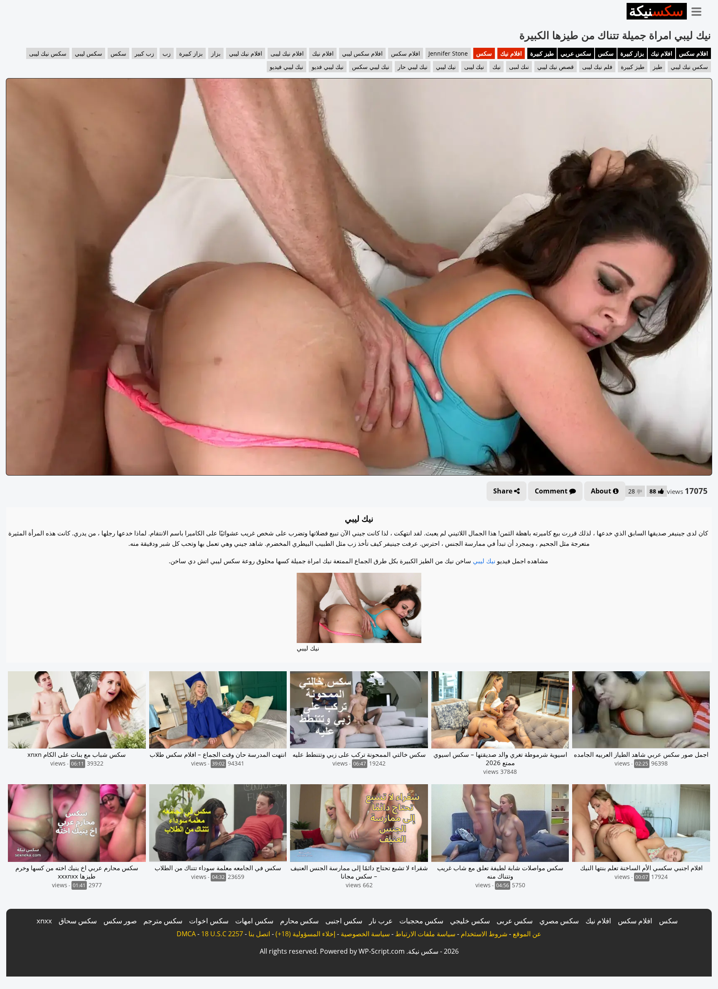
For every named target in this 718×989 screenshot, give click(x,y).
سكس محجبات (421, 920)
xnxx (44, 920)
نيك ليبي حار (413, 67)
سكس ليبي (88, 53)
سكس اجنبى (343, 920)
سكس (606, 53)
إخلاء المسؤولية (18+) (305, 933)
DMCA (186, 933)
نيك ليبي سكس (370, 67)
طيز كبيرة (542, 53)
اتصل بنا (259, 933)
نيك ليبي (446, 67)
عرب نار (381, 920)
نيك (496, 67)
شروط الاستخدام (484, 933)
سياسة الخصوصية (365, 933)
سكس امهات (254, 920)
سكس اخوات (209, 920)
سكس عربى (515, 920)
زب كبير (144, 53)
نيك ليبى (474, 67)
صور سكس (120, 920)
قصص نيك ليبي (555, 67)
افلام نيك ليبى (287, 53)
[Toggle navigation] (699, 10)
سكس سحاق (78, 920)
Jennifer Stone (448, 53)
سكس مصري (559, 920)
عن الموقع (527, 933)
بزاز (216, 53)
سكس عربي (576, 53)
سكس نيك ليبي (689, 67)
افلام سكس (693, 53)
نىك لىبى (519, 67)
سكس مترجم (162, 920)
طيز (657, 67)
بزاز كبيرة (632, 53)
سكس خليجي (470, 920)
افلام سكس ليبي (362, 53)
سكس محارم (299, 920)
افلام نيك (661, 53)
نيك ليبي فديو (328, 67)
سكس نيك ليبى (47, 53)
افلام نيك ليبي (245, 53)
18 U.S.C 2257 (222, 933)
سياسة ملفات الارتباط (425, 933)
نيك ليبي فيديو (286, 67)
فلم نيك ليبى (597, 67)
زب (166, 53)
